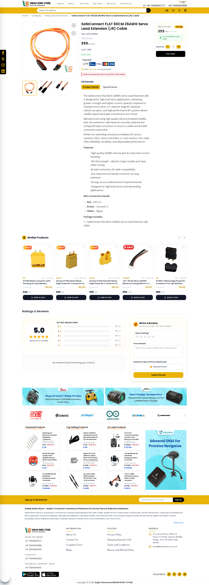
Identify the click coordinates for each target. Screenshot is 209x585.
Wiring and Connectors (56, 15)
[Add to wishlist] (74, 25)
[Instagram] (3, 65)
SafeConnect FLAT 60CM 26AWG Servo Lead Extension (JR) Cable (105, 15)
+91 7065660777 (33, 541)
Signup (178, 499)
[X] (3, 59)
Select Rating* (142, 333)
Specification (110, 87)
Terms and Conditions (118, 545)
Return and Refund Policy (120, 550)
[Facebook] (3, 53)
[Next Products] (184, 237)
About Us (71, 535)
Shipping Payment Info (119, 540)
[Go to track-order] (166, 10)
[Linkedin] (3, 71)
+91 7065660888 (33, 545)
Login (183, 1)
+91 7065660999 (33, 549)
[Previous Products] (179, 237)
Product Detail (90, 87)
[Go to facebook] (169, 574)
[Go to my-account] (179, 10)
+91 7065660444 (33, 568)
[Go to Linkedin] (185, 574)
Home (25, 15)
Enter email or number (153, 499)
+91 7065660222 (33, 559)
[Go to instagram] (179, 574)
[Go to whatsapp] (174, 574)
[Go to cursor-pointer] (185, 10)
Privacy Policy (114, 535)
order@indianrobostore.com (165, 547)
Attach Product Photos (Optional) (150, 362)
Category (36, 15)
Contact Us (72, 540)
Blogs (69, 550)
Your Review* (140, 343)
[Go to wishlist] (173, 10)
